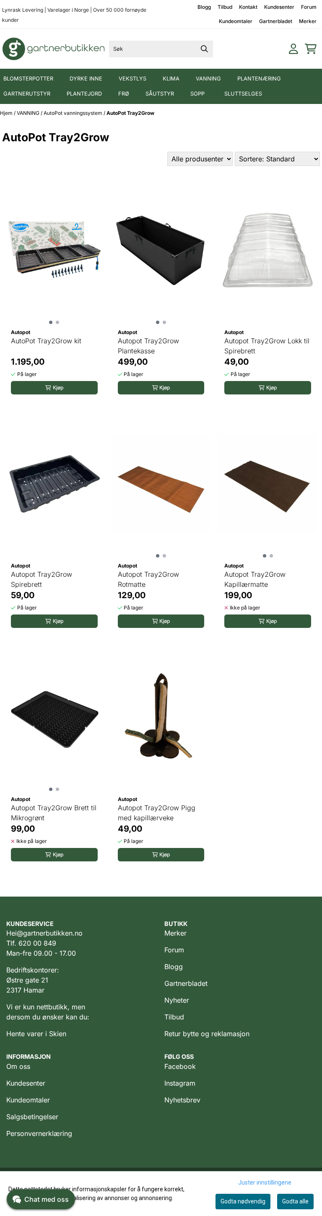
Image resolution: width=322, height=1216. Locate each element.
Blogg (204, 7)
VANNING (29, 113)
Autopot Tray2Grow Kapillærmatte (255, 579)
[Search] (204, 49)
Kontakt (248, 7)
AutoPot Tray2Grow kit (46, 341)
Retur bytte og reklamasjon (206, 1033)
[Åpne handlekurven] (310, 48)
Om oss (18, 1066)
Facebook (180, 1066)
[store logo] (54, 48)
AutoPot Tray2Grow (130, 113)
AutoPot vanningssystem (74, 113)
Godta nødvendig (243, 1201)
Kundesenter (279, 7)
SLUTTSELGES (243, 94)
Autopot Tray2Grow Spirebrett (41, 579)
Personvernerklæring (39, 1133)
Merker (308, 21)
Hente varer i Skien (36, 1033)
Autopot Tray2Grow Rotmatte (148, 579)
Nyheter (176, 1000)
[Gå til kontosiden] (293, 48)
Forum (309, 7)
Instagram (179, 1083)
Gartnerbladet (275, 21)
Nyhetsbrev (182, 1100)
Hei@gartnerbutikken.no (44, 933)
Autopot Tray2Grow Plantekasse (148, 346)
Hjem (7, 113)
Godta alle (295, 1201)
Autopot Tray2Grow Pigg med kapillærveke (156, 813)
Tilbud (225, 7)
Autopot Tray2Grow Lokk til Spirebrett (266, 346)
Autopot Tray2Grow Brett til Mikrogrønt (53, 813)
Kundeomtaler (235, 21)
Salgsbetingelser (32, 1116)
